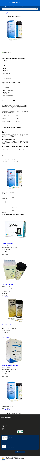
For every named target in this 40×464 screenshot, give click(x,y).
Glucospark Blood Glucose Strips (10, 365)
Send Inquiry (20, 451)
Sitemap (3, 429)
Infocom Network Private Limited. (19, 458)
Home (6, 11)
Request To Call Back (6, 409)
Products (6, 12)
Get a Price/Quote (5, 256)
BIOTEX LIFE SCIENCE (15, 3)
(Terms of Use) (20, 457)
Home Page (5, 6)
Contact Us (27, 6)
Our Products (20, 6)
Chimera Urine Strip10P (7, 284)
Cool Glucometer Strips (7, 243)
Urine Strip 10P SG (6, 324)
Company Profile (12, 6)
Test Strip (6, 13)
